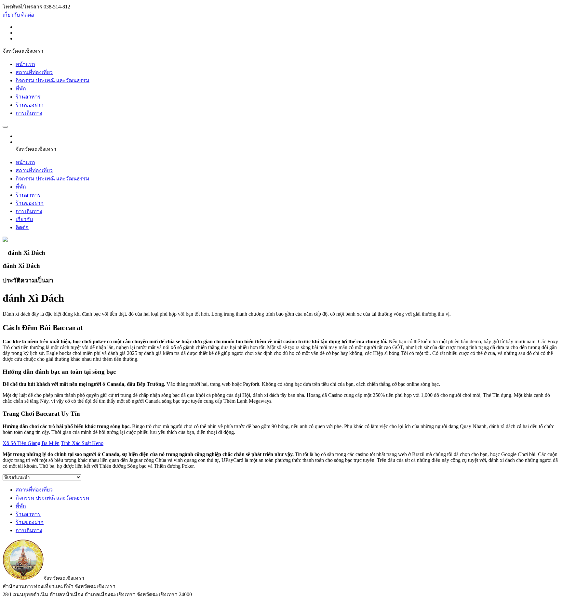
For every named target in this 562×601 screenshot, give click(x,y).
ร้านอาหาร (28, 96)
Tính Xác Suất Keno (82, 443)
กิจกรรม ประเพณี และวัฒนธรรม (52, 80)
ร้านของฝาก (30, 105)
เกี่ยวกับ (11, 15)
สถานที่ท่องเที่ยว (34, 72)
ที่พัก (21, 88)
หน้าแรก (25, 64)
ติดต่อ (27, 15)
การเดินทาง (29, 113)
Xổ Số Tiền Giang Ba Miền (31, 443)
